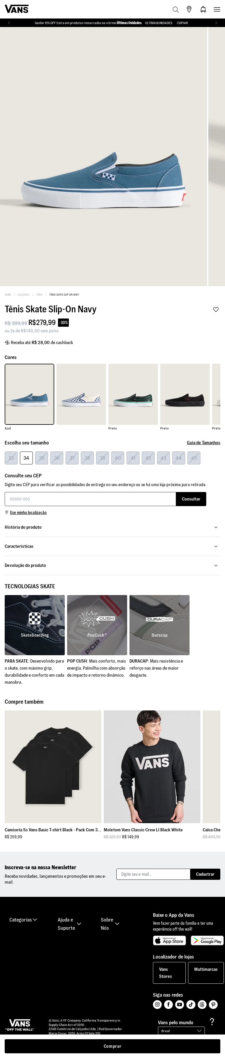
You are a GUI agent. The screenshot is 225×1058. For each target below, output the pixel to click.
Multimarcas (206, 969)
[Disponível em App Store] (169, 941)
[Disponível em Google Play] (207, 941)
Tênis (39, 294)
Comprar (113, 1046)
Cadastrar (205, 874)
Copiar (182, 23)
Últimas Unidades (129, 23)
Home (8, 294)
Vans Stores (165, 972)
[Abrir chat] (212, 1021)
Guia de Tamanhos (203, 442)
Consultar (191, 499)
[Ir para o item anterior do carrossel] (9, 23)
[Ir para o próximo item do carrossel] (216, 23)
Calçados (23, 294)
